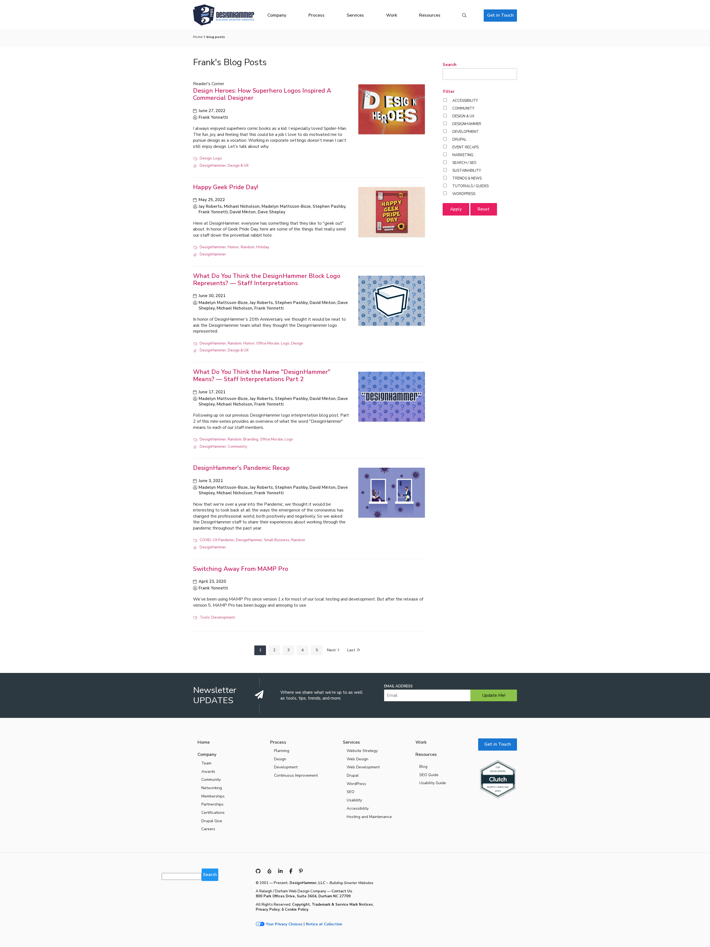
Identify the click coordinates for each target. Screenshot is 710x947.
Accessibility (465, 100)
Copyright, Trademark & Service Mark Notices (332, 904)
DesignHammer (213, 165)
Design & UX (238, 165)
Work (391, 15)
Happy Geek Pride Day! (225, 187)
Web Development (363, 767)
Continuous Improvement (296, 775)
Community (237, 446)
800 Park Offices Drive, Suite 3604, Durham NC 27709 (303, 896)
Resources (429, 15)
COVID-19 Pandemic (217, 540)
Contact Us (341, 891)
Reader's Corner (208, 84)
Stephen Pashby (329, 206)
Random (248, 247)
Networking (211, 788)
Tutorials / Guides (470, 186)
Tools (205, 617)
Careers (208, 829)
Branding (250, 439)
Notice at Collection (324, 924)
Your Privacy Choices (284, 924)
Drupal (459, 139)
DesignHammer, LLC (307, 882)
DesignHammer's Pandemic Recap (241, 468)
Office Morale (267, 343)
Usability (354, 800)
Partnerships (212, 804)
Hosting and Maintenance (369, 816)
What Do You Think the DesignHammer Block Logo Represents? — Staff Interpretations (266, 279)
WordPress (463, 193)
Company (276, 15)
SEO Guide (428, 775)
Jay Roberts (210, 206)
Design (206, 158)
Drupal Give (211, 821)
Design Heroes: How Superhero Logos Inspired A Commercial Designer (262, 94)
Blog (423, 766)
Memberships (213, 796)
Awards (208, 771)
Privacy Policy (268, 909)
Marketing (462, 155)
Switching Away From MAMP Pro (240, 569)
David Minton (243, 212)
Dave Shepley (271, 212)
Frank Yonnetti (213, 117)
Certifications (213, 812)
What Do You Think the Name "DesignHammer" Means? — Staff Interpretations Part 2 (261, 375)
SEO (350, 791)
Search (464, 15)
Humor (233, 247)
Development (223, 617)
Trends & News (467, 178)
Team (206, 763)
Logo (217, 158)
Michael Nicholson (242, 206)
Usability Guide (432, 783)
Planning (281, 750)
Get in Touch (500, 15)
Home (197, 37)
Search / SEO (464, 162)
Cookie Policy (296, 909)
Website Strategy (362, 750)
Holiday (262, 247)
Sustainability (466, 170)
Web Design (357, 759)
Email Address (398, 686)
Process (316, 15)
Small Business (277, 540)
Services (355, 15)
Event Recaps (465, 147)
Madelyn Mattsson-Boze (286, 206)
